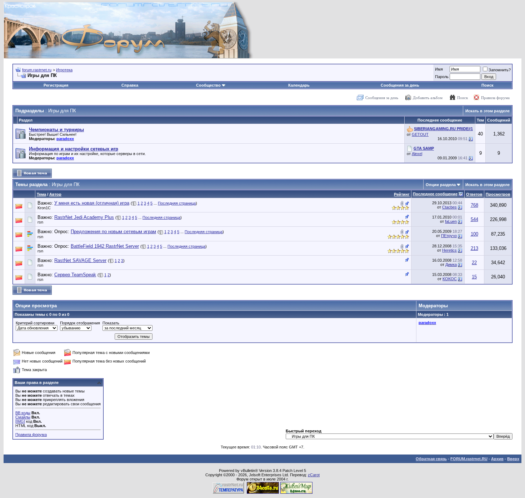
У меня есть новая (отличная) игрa (91, 203)
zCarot (314, 475)
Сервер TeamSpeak (75, 274)
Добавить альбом (427, 98)
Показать (110, 323)
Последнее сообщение (435, 194)
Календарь (299, 85)
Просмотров (498, 194)
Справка (129, 85)
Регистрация (56, 85)
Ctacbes (449, 207)
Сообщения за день (400, 85)
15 (474, 276)
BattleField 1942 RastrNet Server (105, 246)
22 (474, 262)
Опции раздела (441, 185)
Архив (497, 459)
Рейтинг (402, 194)
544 (474, 219)
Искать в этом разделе (487, 111)
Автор (55, 194)
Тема (41, 194)
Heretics (449, 250)
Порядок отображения (80, 323)
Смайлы (22, 417)
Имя (439, 69)
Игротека (64, 70)
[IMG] (20, 421)
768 (474, 205)
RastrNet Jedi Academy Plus (84, 217)
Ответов (474, 194)
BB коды (22, 413)
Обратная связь (431, 459)
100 (474, 234)
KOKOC (449, 279)
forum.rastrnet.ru (36, 70)
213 (474, 248)
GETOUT (420, 134)
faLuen (451, 221)
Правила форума (495, 98)
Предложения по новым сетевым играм (113, 231)
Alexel (417, 154)
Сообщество (208, 85)
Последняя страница (177, 203)
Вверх (513, 459)
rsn (40, 222)
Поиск (487, 85)
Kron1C (44, 208)
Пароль (442, 77)
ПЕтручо (449, 235)
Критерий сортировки (35, 323)
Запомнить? (500, 70)
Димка (451, 264)
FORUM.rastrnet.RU (469, 459)
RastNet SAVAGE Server (80, 260)
